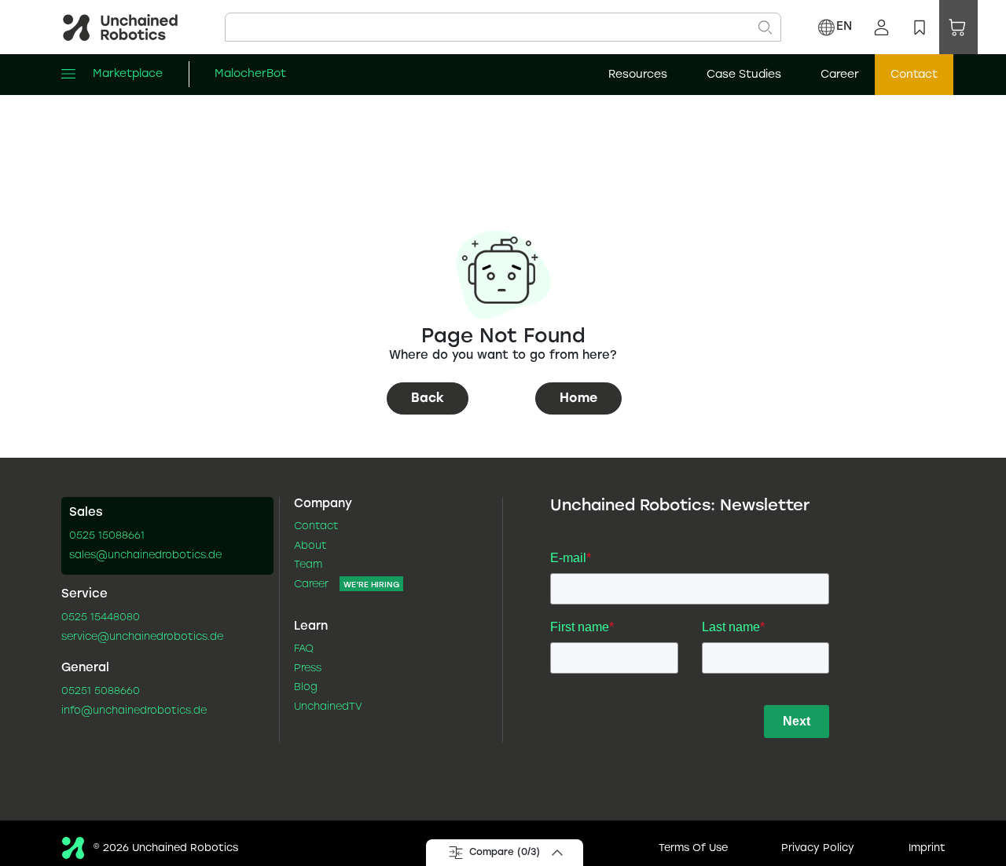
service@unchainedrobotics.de (142, 637)
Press (307, 669)
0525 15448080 (100, 618)
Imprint (927, 849)
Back (427, 398)
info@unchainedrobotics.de (134, 711)
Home (578, 398)
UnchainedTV (328, 707)
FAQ (304, 649)
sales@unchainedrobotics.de (145, 556)
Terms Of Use (693, 849)
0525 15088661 (107, 536)
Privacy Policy (817, 849)
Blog (306, 688)
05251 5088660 (100, 692)
